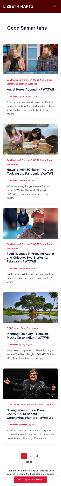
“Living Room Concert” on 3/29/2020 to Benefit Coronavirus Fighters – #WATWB (30, 413)
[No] (57, 476)
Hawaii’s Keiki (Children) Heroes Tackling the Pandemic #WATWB (30, 171)
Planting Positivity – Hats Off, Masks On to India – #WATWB (28, 335)
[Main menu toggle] (54, 6)
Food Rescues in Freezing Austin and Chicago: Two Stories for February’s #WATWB (30, 257)
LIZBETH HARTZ (18, 6)
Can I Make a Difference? (19, 80)
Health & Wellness (28, 84)
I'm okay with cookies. (30, 479)
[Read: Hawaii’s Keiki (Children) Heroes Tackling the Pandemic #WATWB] (30, 139)
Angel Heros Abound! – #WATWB (30, 89)
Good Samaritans (29, 328)
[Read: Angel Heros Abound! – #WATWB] (30, 59)
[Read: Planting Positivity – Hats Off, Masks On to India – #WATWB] (30, 307)
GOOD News (39, 80)
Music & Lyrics (46, 404)
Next (30, 461)
